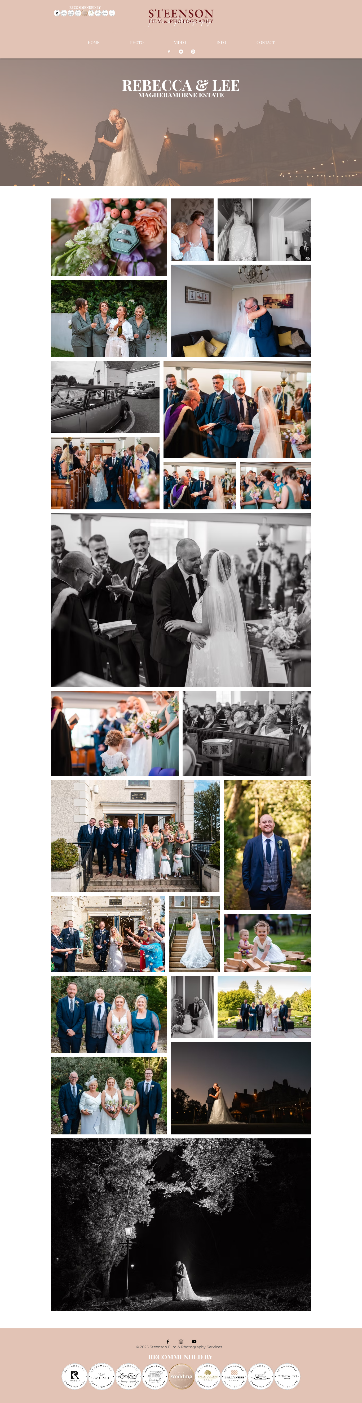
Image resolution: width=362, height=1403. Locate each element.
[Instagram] (193, 51)
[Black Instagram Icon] (181, 1341)
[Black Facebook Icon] (167, 1341)
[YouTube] (181, 51)
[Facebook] (169, 51)
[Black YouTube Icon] (194, 1341)
